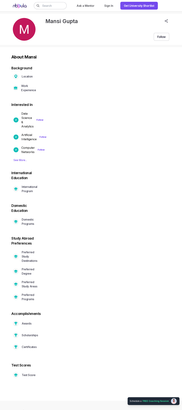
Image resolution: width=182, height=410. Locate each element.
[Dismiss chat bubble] (179, 397)
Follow (39, 120)
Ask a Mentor (85, 5)
